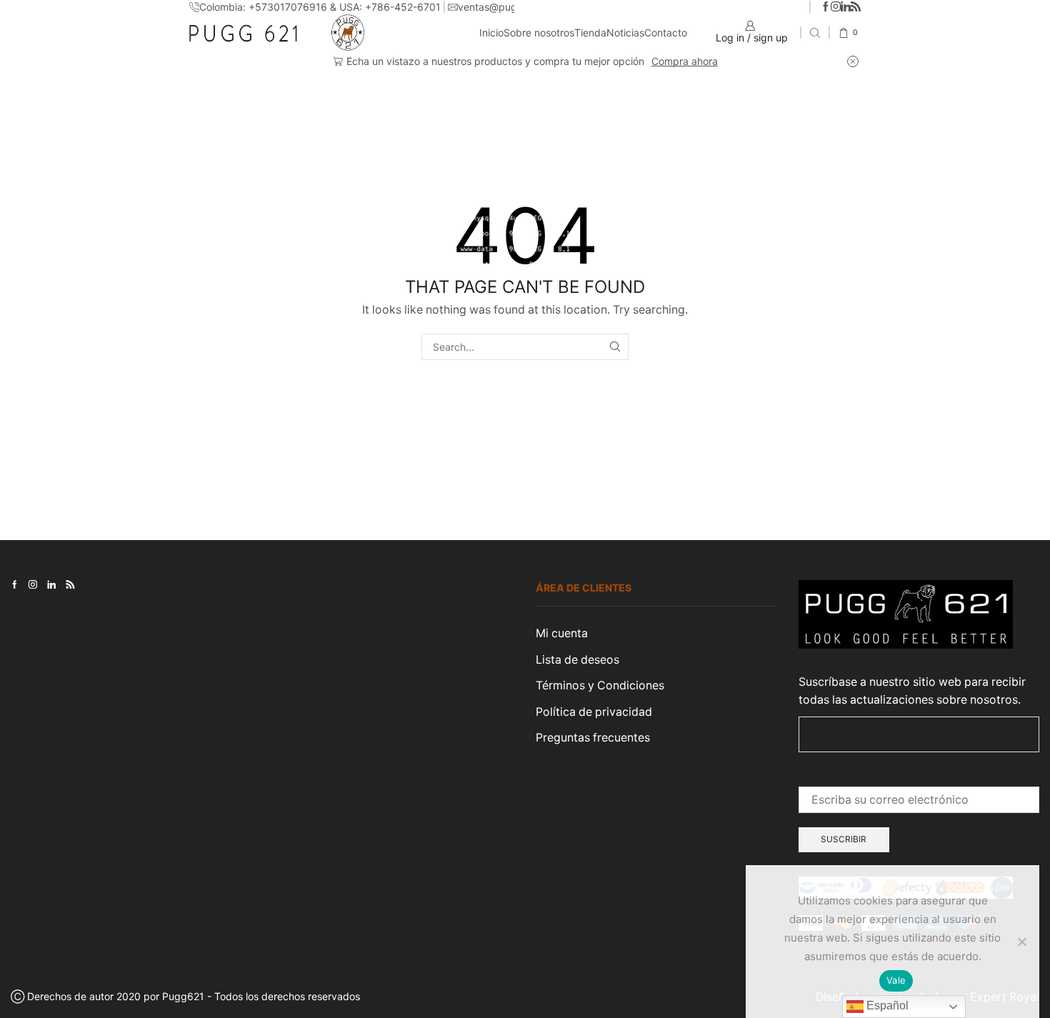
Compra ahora (684, 61)
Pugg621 (183, 996)
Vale (896, 980)
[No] (1021, 941)
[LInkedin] (846, 7)
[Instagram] (836, 7)
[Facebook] (826, 7)
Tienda (590, 32)
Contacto (665, 32)
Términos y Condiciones (600, 685)
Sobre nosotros (539, 32)
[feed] (856, 7)
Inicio (491, 32)
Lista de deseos (577, 660)
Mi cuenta (562, 633)
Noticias (625, 32)
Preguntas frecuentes (593, 737)
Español (886, 1005)
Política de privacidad (594, 712)
